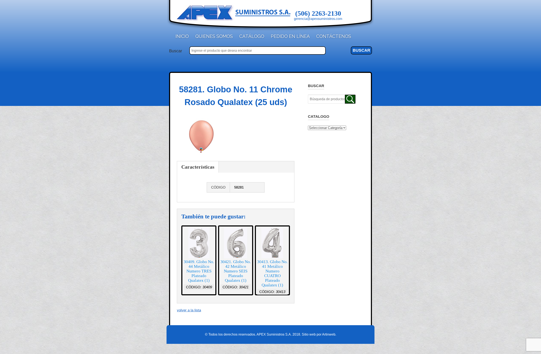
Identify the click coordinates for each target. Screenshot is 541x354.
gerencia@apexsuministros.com (318, 19)
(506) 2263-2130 (318, 13)
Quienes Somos (214, 36)
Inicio (182, 36)
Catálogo (251, 36)
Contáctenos (333, 36)
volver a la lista (189, 310)
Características (197, 167)
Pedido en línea (290, 36)
